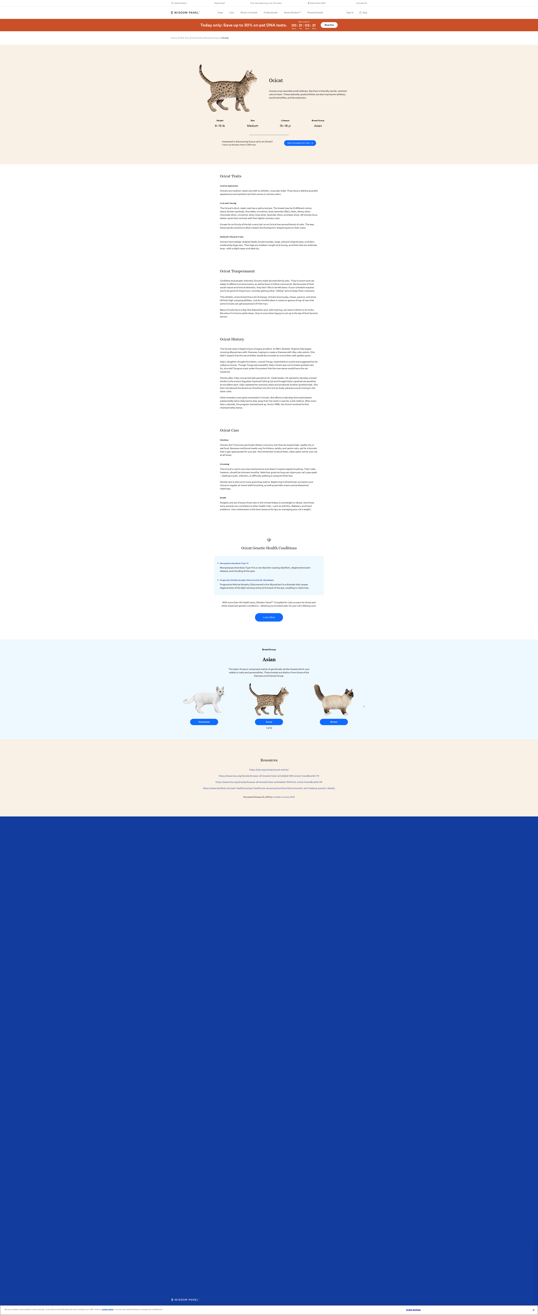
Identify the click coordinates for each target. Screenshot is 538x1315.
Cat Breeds (197, 38)
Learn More (269, 617)
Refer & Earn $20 (317, 3)
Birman (333, 722)
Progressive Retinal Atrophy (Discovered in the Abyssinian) (247, 580)
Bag (365, 12)
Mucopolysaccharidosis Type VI (234, 563)
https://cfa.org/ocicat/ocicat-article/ (269, 769)
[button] (364, 706)
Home (174, 38)
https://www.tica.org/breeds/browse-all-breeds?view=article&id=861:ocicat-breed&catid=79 (269, 776)
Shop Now (329, 25)
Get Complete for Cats (300, 143)
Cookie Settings (413, 1310)
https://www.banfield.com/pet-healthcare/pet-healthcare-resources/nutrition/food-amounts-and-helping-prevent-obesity (269, 788)
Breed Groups (212, 38)
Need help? (219, 3)
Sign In (350, 12)
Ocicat (269, 722)
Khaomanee (204, 722)
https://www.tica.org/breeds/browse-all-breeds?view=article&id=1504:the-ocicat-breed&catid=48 (269, 782)
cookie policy (108, 1309)
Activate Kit (361, 3)
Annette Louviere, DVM (283, 797)
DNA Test (184, 38)
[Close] (533, 1310)
